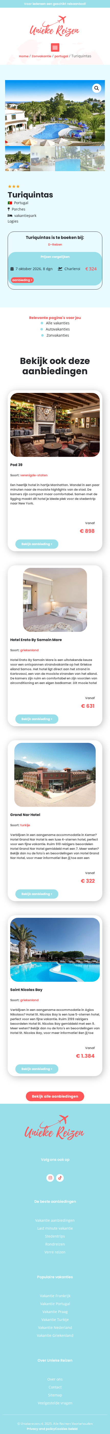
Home (23, 56)
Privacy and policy (41, 1429)
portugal (61, 56)
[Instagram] (50, 1178)
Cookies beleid (66, 1429)
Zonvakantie (41, 56)
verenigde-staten (34, 475)
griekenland (29, 650)
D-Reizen (55, 244)
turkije (25, 825)
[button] (55, 47)
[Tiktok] (60, 1178)
